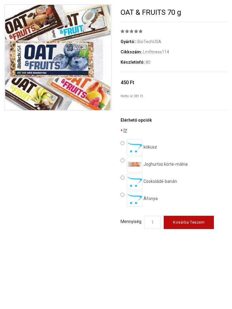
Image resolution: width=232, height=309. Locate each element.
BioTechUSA (149, 41)
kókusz (150, 147)
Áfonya (150, 198)
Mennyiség (131, 221)
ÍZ (125, 131)
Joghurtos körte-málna (165, 164)
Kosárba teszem (189, 222)
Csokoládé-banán (160, 181)
